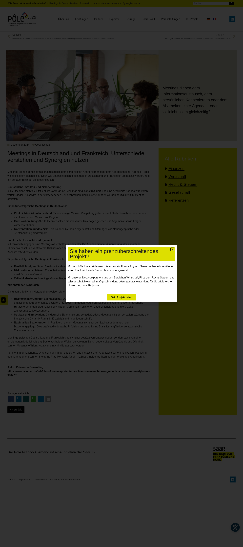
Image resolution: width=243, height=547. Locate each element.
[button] (172, 249)
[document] (121, 273)
